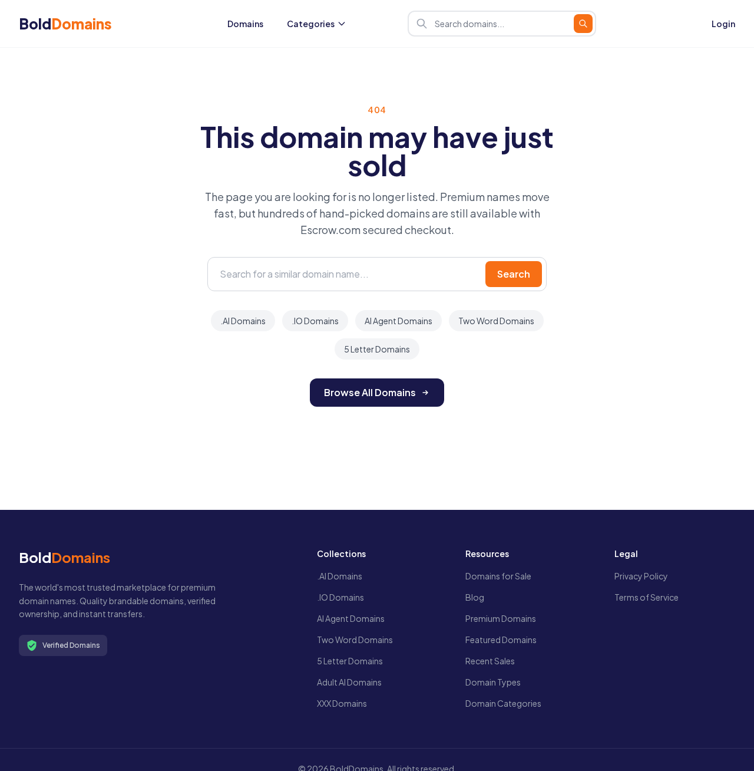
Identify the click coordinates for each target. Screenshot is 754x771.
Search (513, 274)
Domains (245, 23)
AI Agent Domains (398, 320)
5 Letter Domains (377, 349)
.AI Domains (243, 320)
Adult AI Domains (349, 682)
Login (723, 23)
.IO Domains (315, 320)
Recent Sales (490, 660)
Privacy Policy (641, 576)
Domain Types (493, 682)
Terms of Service (646, 597)
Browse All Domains (370, 392)
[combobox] (502, 24)
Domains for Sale (498, 576)
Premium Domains (500, 618)
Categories (311, 23)
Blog (474, 597)
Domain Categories (503, 703)
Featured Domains (501, 639)
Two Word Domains (496, 320)
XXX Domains (342, 703)
